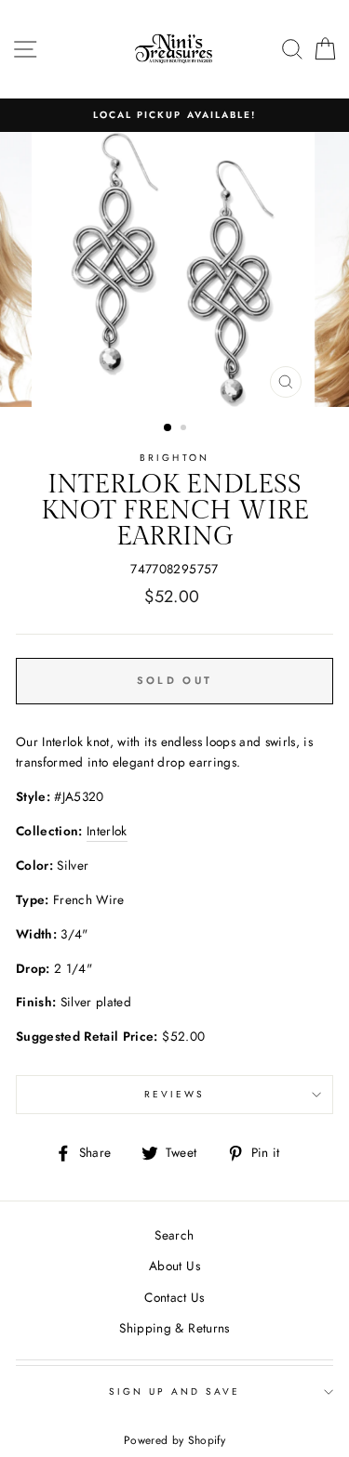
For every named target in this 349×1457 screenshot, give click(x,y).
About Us (174, 1265)
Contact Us (174, 1297)
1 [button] (168, 428)
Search (174, 1235)
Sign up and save (175, 1391)
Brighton (174, 458)
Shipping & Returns (174, 1328)
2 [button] (185, 429)
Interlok (107, 830)
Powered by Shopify (174, 1440)
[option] (174, 115)
